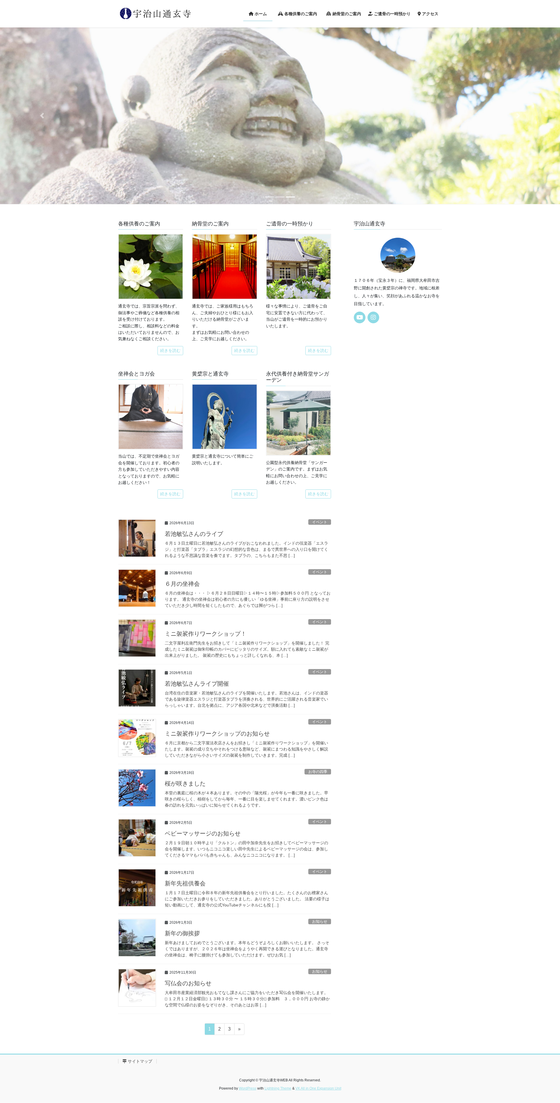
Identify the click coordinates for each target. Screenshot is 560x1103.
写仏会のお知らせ (188, 983)
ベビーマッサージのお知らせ (203, 833)
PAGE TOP (542, 1065)
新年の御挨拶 (182, 933)
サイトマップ (139, 1061)
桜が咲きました (185, 783)
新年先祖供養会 (185, 883)
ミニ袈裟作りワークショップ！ (205, 633)
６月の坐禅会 (182, 584)
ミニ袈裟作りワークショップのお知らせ (217, 733)
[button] (42, 115)
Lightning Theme (278, 1088)
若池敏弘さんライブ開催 (197, 683)
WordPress (247, 1088)
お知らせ (319, 921)
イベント (319, 522)
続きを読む (170, 350)
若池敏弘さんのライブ (194, 534)
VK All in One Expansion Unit (318, 1088)
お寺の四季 (317, 772)
